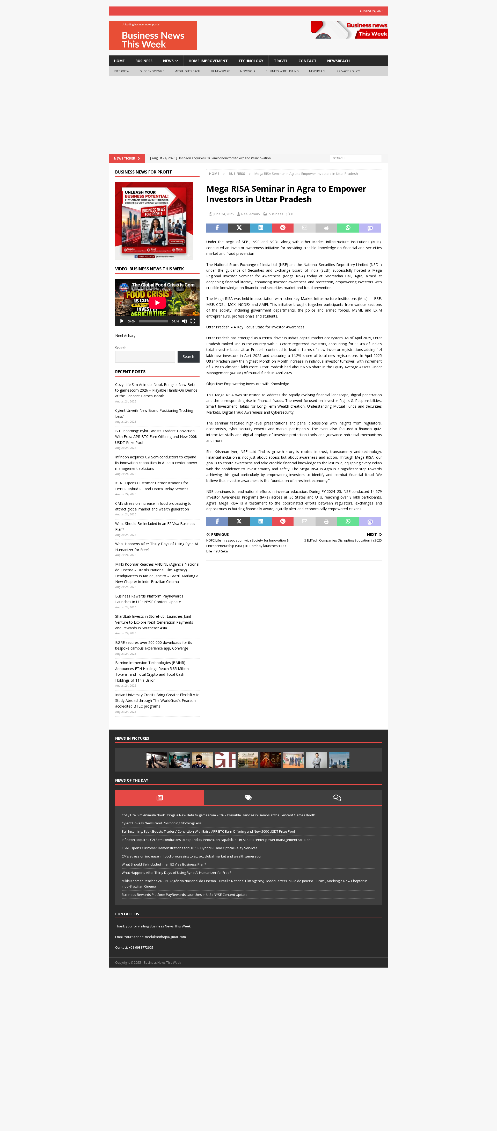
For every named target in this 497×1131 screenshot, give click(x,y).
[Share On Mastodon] (370, 228)
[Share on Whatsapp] (348, 228)
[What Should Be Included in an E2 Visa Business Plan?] (157, 760)
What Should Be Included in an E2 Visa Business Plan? (164, 864)
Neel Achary (250, 214)
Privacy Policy (348, 71)
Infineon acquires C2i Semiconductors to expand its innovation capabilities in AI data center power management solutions (156, 463)
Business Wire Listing (282, 71)
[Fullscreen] (192, 321)
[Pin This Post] (283, 228)
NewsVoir (247, 71)
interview (121, 71)
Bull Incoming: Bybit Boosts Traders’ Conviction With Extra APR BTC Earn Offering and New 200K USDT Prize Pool (156, 436)
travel (281, 60)
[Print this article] (326, 228)
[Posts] (159, 797)
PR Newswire (220, 71)
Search (121, 347)
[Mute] (184, 321)
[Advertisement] (248, 115)
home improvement (208, 60)
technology (250, 60)
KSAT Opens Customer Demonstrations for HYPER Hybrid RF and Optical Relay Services (190, 848)
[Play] (122, 321)
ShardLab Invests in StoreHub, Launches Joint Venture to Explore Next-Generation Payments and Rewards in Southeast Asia (154, 622)
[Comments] (337, 797)
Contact (307, 60)
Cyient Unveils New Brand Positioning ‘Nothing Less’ (162, 823)
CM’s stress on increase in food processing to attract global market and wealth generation (192, 856)
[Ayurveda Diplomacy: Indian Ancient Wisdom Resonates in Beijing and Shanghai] (293, 760)
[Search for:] (356, 157)
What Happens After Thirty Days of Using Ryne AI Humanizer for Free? (176, 872)
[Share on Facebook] (217, 228)
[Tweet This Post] (239, 228)
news (168, 60)
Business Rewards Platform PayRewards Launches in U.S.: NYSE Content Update (184, 894)
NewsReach (338, 60)
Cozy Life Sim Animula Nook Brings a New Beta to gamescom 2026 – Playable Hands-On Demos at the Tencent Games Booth (156, 390)
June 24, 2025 (224, 214)
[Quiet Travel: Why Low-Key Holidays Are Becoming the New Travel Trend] (248, 760)
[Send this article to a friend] (304, 228)
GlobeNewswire (152, 71)
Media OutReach (187, 71)
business (143, 60)
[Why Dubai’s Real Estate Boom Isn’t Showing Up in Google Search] (339, 760)
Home (119, 60)
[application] (157, 302)
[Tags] (248, 797)
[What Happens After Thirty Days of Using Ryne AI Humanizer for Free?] (179, 760)
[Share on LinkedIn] (261, 228)
